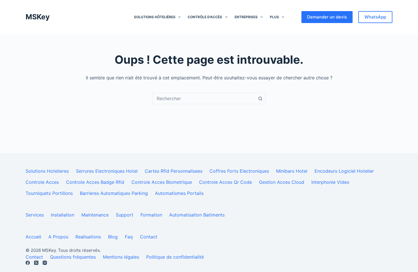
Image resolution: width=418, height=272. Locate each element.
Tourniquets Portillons (49, 193)
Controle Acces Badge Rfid (95, 182)
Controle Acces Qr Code (225, 182)
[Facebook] (28, 263)
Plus (274, 17)
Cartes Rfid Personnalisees (173, 171)
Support (124, 215)
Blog (113, 237)
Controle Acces (42, 182)
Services (35, 215)
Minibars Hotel (291, 171)
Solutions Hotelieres (47, 171)
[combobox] (203, 98)
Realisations (88, 237)
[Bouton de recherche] (260, 98)
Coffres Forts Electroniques (239, 171)
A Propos (58, 237)
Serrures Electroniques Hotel (107, 171)
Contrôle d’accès (205, 17)
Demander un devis (327, 17)
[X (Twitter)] (36, 263)
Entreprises (246, 17)
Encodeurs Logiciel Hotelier (344, 171)
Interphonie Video (330, 182)
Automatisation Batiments (197, 215)
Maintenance (95, 215)
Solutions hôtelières (154, 17)
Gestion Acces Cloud (281, 182)
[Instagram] (45, 263)
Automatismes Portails (179, 193)
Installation (62, 215)
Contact (148, 237)
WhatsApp (375, 17)
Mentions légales (121, 257)
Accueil (33, 237)
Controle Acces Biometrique (161, 182)
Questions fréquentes (73, 257)
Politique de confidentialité (175, 257)
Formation (151, 215)
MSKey (38, 17)
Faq (129, 237)
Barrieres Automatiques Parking (114, 193)
